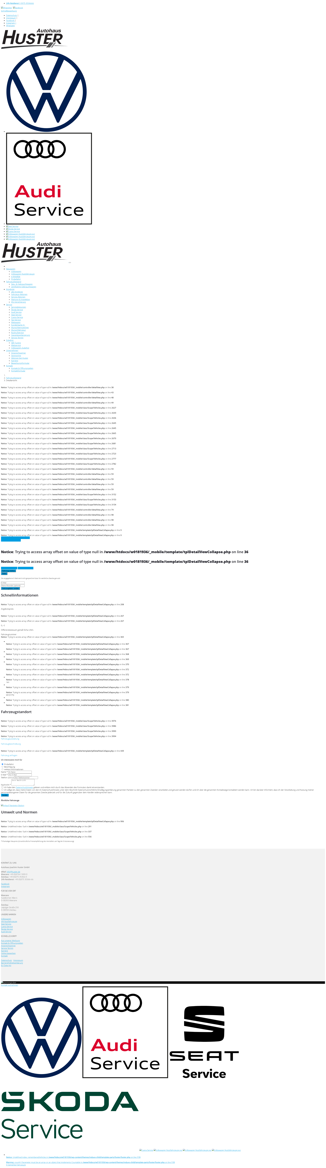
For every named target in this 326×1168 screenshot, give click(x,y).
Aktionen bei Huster (19, 358)
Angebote (10, 289)
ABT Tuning (16, 342)
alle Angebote (17, 291)
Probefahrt (16, 279)
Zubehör (10, 340)
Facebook (10, 20)
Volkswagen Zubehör (20, 348)
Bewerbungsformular (20, 363)
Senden (5, 795)
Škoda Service (17, 309)
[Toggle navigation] (70, 262)
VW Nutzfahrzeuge (9, 921)
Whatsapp (10, 25)
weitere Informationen (13, 769)
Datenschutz (11, 15)
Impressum (11, 18)
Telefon (7, 777)
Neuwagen (10, 269)
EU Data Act (6, 965)
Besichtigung (9, 766)
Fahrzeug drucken (25, 568)
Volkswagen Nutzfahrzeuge (23, 274)
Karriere (14, 360)
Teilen (4, 574)
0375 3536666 (20, 3)
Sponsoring (16, 355)
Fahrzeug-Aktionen (19, 294)
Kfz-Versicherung (18, 302)
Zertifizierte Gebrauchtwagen (23, 286)
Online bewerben (8, 953)
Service (9, 304)
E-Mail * (4, 774)
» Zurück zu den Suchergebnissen (15, 537)
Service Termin (17, 337)
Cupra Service (17, 317)
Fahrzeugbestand (13, 281)
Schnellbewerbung (9, 11)
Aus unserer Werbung (10, 940)
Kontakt (9, 365)
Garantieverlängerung (20, 335)
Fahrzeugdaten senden (10, 588)
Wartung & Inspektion (20, 299)
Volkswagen (16, 271)
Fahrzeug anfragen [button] (9, 755)
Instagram (5, 886)
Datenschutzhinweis (24, 787)
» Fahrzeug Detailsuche (11, 540)
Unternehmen (12, 350)
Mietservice (16, 345)
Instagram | (11, 23)
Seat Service (16, 314)
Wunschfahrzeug (18, 330)
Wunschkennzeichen (20, 327)
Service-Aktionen (18, 297)
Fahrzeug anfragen (9, 568)
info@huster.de (13, 871)
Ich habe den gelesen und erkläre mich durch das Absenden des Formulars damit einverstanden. (54, 787)
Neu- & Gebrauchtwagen (22, 284)
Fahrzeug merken (8, 571)
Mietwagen (16, 322)
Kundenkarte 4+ (18, 325)
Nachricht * (6, 784)
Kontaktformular (18, 370)
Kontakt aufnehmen (9, 985)
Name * (4, 772)
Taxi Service (16, 320)
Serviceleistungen (18, 307)
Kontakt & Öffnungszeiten (22, 368)
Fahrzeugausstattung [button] (10, 738)
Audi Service (16, 312)
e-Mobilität (15, 276)
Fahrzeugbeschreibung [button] (11, 744)
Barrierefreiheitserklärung (12, 963)
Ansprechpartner (18, 353)
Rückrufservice (17, 332)
